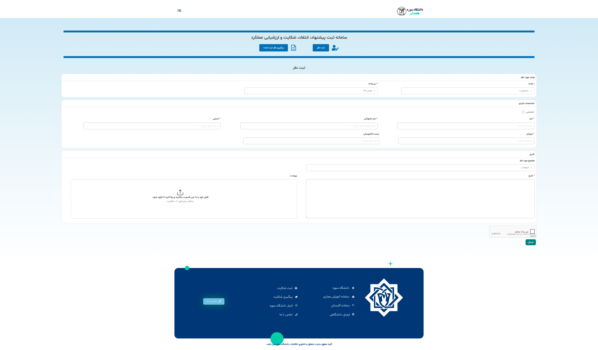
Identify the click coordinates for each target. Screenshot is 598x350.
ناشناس (530, 112)
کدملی (217, 119)
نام (532, 119)
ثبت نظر (321, 47)
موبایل (530, 134)
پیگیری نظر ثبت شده (273, 47)
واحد (531, 83)
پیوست (293, 175)
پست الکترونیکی (371, 134)
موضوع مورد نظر (527, 160)
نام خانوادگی (370, 119)
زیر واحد (373, 83)
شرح (532, 175)
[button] (213, 301)
